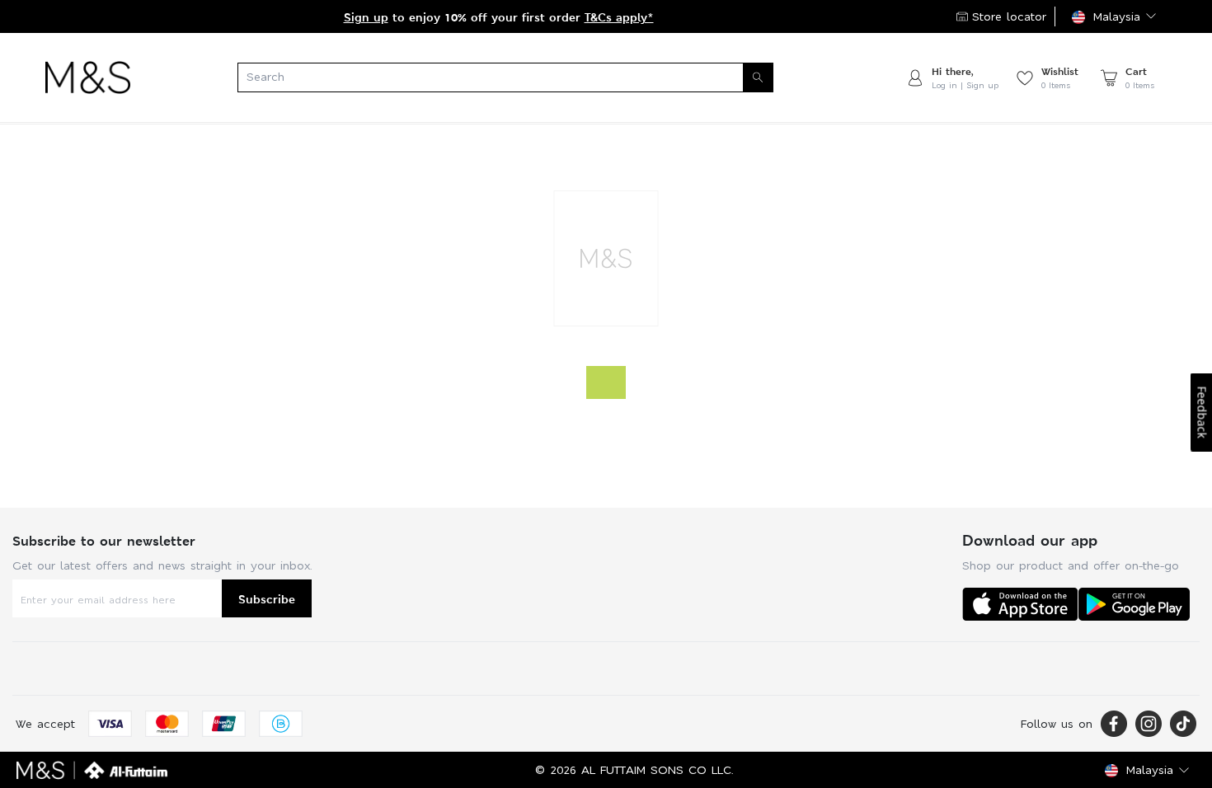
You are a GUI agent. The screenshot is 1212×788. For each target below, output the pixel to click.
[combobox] (517, 77)
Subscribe (266, 599)
